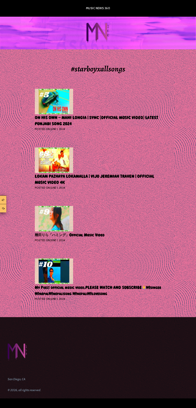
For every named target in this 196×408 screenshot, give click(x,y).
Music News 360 (98, 8)
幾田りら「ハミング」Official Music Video (70, 235)
